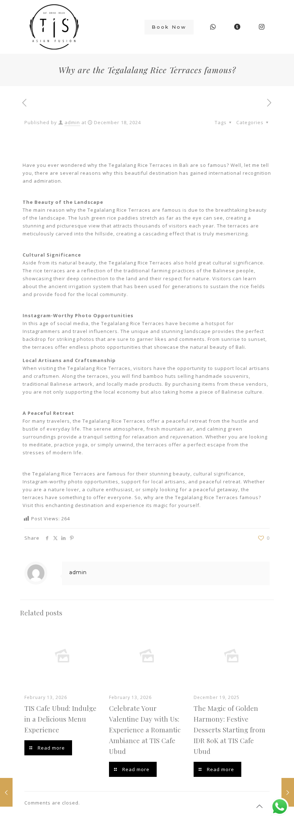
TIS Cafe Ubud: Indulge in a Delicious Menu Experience (60, 718)
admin (72, 122)
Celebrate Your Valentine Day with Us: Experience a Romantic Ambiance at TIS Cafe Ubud (145, 729)
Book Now (169, 27)
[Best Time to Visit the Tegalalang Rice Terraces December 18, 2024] (287, 792)
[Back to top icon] (259, 806)
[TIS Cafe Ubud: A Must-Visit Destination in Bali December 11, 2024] (6, 792)
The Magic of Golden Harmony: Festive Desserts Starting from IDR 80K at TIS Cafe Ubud (229, 729)
